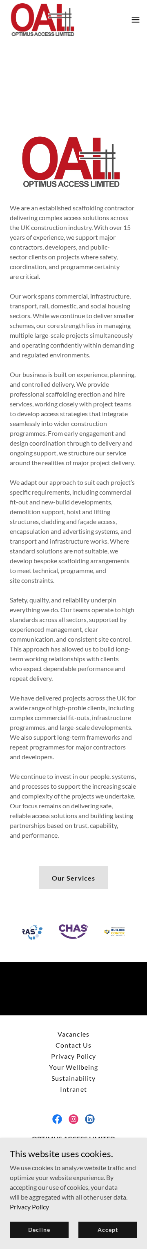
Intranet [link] (73, 1089)
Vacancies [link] (73, 1034)
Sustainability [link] (73, 1078)
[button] (135, 19)
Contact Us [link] (73, 1045)
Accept (108, 1229)
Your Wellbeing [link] (73, 1067)
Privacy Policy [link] (73, 1056)
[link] (43, 19)
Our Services (73, 878)
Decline (39, 1229)
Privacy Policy (29, 1206)
